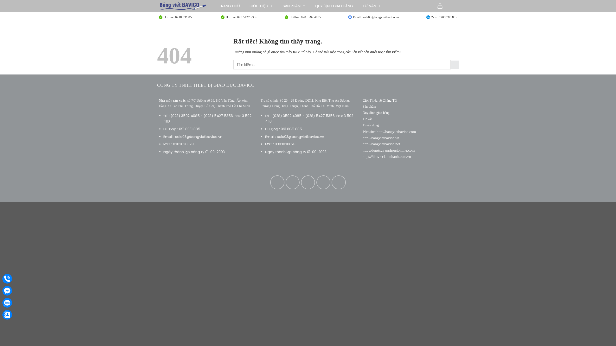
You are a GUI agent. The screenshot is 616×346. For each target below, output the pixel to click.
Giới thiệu (259, 5)
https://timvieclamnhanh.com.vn (387, 156)
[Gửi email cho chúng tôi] (323, 182)
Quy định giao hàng (334, 5)
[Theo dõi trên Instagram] (293, 182)
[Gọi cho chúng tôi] (339, 182)
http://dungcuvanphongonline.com (389, 150)
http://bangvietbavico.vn (381, 138)
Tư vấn (369, 5)
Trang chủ (229, 5)
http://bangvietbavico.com (396, 132)
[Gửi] (455, 65)
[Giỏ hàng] (440, 5)
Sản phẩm (292, 5)
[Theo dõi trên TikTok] (308, 182)
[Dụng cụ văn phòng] (183, 6)
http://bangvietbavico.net (381, 144)
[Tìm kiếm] (455, 6)
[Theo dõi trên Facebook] (277, 182)
